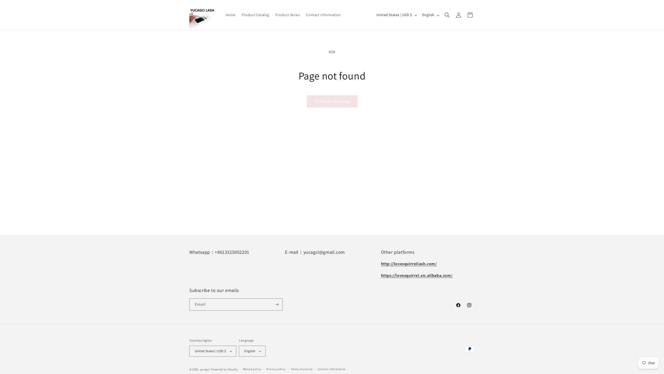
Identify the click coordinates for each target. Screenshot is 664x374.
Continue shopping (332, 101)
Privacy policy (276, 369)
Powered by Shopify (224, 369)
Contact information (332, 369)
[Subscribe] (276, 304)
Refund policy (252, 369)
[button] (447, 15)
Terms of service (302, 369)
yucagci (205, 369)
